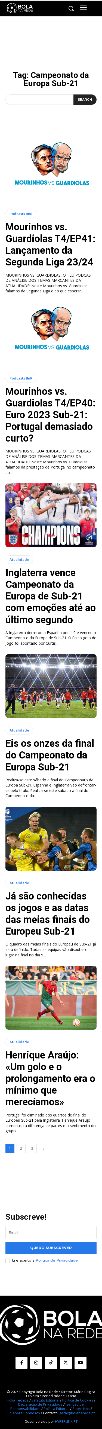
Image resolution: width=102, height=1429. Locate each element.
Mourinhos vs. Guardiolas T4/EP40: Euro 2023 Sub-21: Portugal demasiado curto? (50, 415)
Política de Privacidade (57, 1260)
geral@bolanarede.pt (77, 1412)
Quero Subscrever (51, 1248)
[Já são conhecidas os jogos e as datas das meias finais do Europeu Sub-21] (51, 839)
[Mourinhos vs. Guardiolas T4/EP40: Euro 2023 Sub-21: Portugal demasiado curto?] (51, 334)
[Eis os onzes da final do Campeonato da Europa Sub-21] (51, 686)
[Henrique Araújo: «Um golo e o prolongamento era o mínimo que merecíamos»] (51, 998)
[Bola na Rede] (19, 8)
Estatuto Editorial (45, 1400)
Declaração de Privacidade (40, 1404)
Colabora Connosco (23, 1412)
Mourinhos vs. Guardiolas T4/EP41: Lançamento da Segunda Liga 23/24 (50, 244)
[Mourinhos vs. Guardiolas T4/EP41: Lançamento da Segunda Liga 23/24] (51, 169)
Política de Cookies (77, 1400)
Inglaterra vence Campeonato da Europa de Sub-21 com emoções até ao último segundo (50, 596)
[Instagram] (36, 1363)
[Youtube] (80, 1363)
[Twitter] (66, 1363)
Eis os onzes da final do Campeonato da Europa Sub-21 (49, 755)
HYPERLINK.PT (66, 1421)
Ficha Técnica (18, 1400)
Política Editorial (56, 1408)
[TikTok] (51, 1363)
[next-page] (43, 1148)
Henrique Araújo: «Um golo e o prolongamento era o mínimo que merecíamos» (50, 1078)
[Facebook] (21, 1363)
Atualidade (19, 559)
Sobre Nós (81, 1408)
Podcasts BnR (21, 213)
